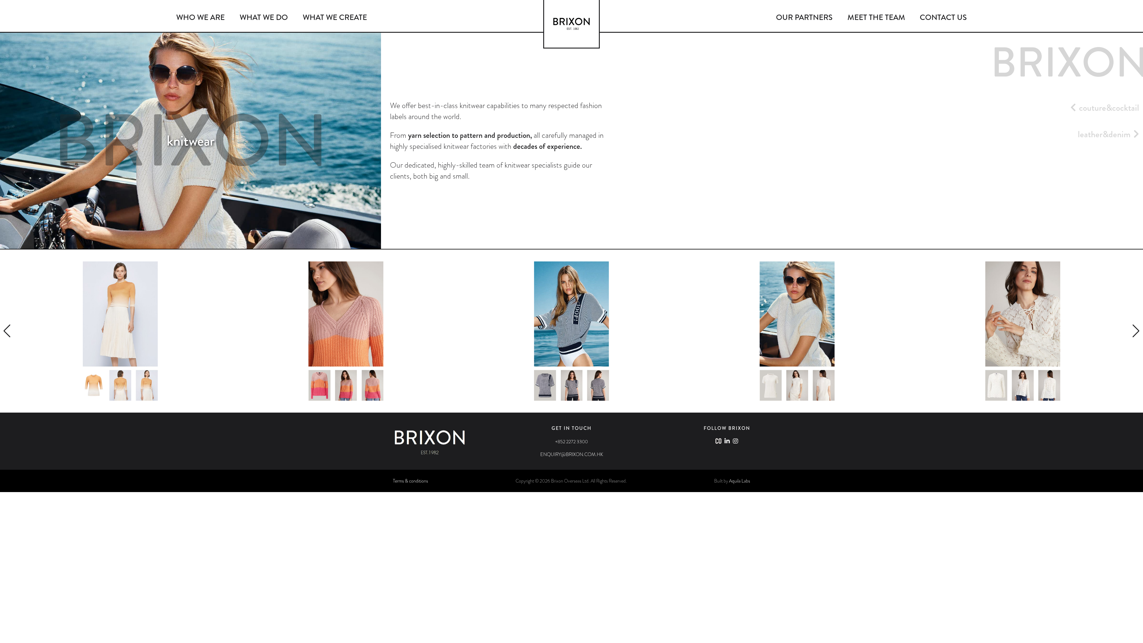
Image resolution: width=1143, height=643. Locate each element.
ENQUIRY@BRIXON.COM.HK (571, 454)
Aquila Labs (739, 480)
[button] (7, 331)
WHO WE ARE (200, 17)
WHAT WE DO (264, 17)
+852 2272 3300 (571, 441)
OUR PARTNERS (804, 17)
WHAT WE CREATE (335, 17)
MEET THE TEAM (876, 17)
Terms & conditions (410, 480)
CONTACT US (943, 17)
